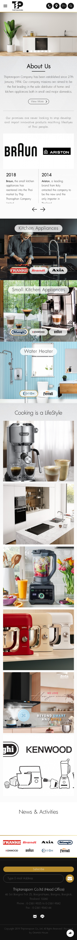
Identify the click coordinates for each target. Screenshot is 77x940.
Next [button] (43, 209)
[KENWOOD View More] (38, 639)
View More (38, 101)
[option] (38, 34)
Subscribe (38, 869)
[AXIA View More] (38, 702)
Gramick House (40, 932)
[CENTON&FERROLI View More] (38, 765)
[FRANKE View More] (38, 514)
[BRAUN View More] (38, 576)
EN (63, 6)
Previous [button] (34, 209)
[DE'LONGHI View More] (38, 451)
